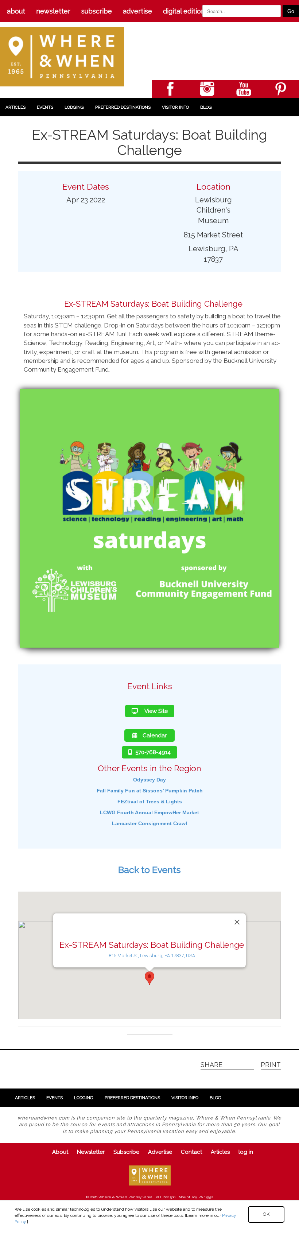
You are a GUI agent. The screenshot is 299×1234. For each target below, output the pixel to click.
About (16, 11)
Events (45, 107)
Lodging (74, 107)
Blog (206, 107)
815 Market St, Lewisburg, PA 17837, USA (152, 955)
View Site (155, 711)
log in (245, 1152)
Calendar (155, 735)
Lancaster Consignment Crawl (149, 823)
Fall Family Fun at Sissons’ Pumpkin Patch (150, 790)
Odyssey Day (149, 780)
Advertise (137, 11)
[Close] (237, 922)
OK (266, 1214)
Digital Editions (185, 11)
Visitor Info (175, 107)
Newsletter (53, 11)
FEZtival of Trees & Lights (149, 801)
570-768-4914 (153, 752)
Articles (15, 107)
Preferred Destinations (123, 107)
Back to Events (149, 869)
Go (290, 11)
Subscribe (96, 11)
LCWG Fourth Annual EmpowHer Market (149, 812)
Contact (191, 1152)
